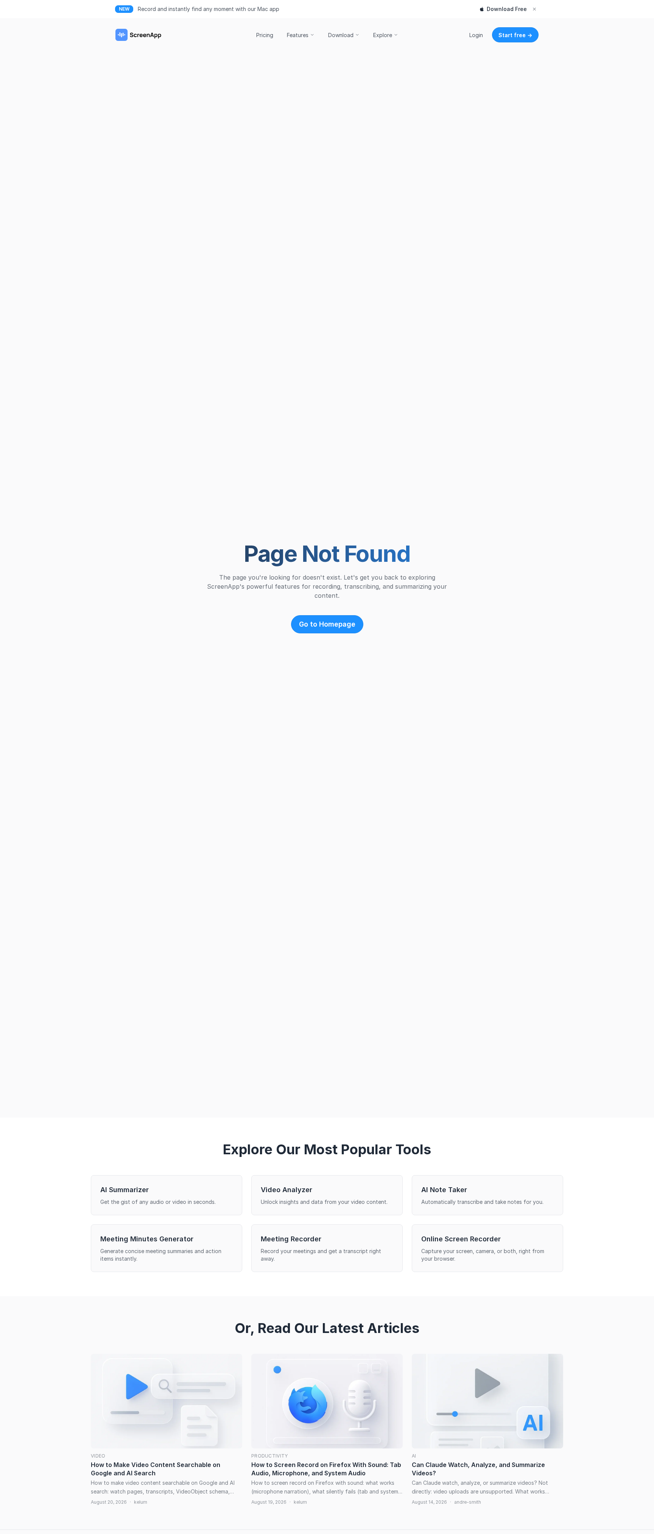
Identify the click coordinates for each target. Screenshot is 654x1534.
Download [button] (340, 35)
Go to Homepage (327, 624)
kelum (140, 1502)
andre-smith (467, 1502)
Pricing (264, 35)
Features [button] (297, 35)
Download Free (507, 9)
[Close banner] (534, 9)
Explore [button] (382, 35)
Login (476, 35)
